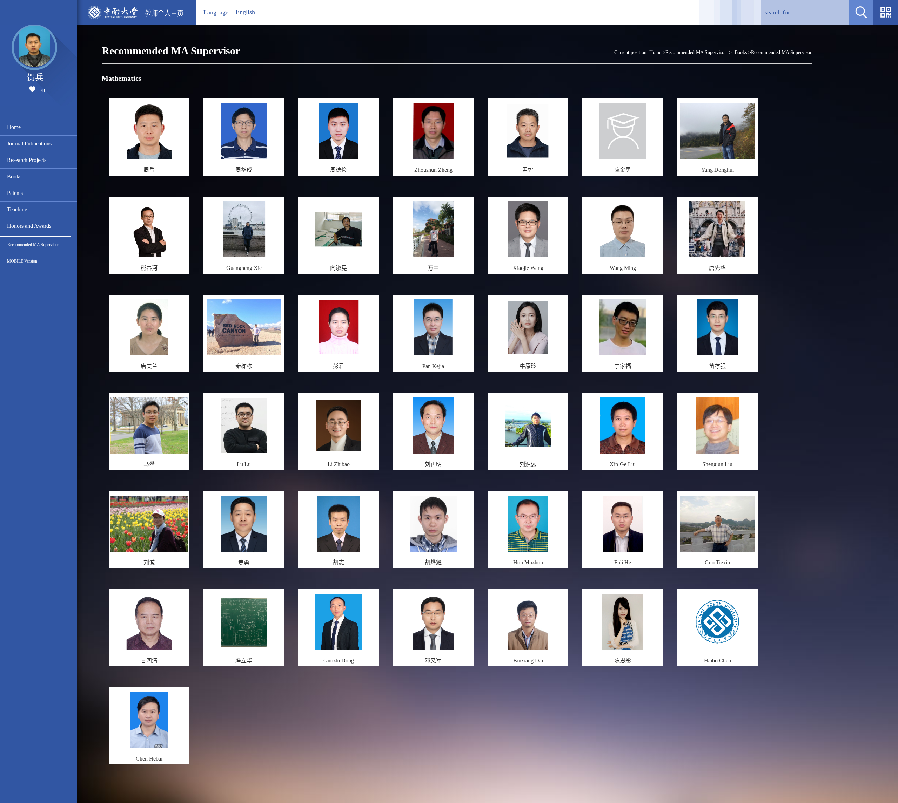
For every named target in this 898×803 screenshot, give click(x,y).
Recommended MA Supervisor (33, 244)
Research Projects (26, 160)
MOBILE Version (22, 261)
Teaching (17, 209)
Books (14, 176)
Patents (15, 193)
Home (14, 127)
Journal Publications (29, 144)
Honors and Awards (29, 226)
